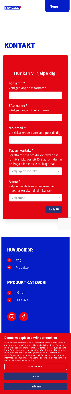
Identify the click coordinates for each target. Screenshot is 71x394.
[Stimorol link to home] (13, 8)
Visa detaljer (35, 366)
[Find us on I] (11, 316)
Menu (54, 6)
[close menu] (60, 7)
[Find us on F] (23, 316)
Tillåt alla (35, 386)
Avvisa (35, 376)
